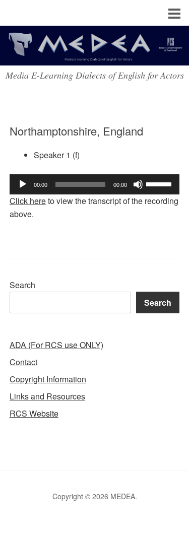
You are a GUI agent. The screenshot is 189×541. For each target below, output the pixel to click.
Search (22, 285)
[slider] (160, 183)
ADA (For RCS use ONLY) (56, 345)
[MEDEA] (94, 56)
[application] (95, 184)
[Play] (23, 184)
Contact (23, 362)
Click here (28, 201)
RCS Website (34, 413)
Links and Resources (47, 396)
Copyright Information (48, 379)
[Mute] (138, 184)
